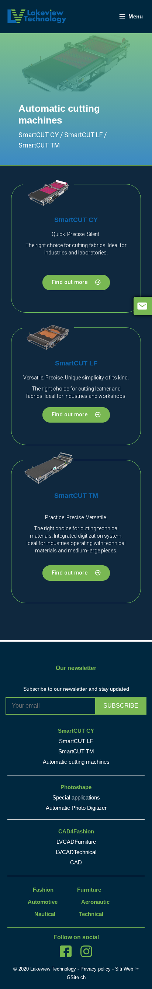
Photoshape (76, 787)
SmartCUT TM (76, 495)
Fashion (43, 889)
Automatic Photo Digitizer (76, 808)
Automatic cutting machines (76, 762)
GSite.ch (76, 977)
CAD (76, 862)
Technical (91, 914)
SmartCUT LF (76, 363)
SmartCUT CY (76, 219)
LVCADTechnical (76, 852)
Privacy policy (95, 969)
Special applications (76, 797)
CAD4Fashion (76, 831)
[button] (76, 282)
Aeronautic (95, 902)
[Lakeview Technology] (36, 16)
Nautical (44, 914)
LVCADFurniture (76, 842)
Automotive (43, 902)
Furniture (89, 889)
